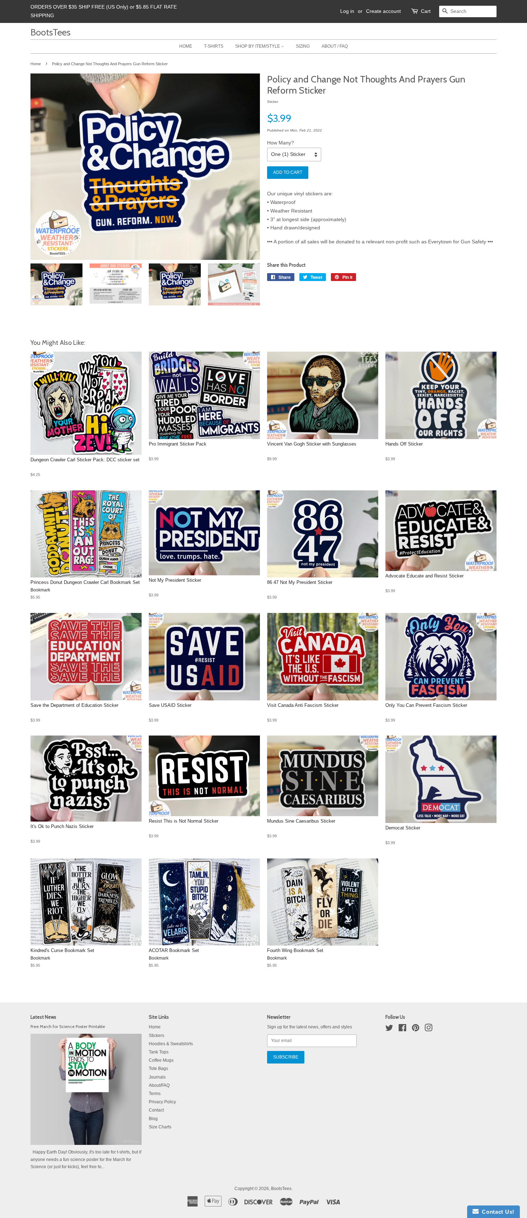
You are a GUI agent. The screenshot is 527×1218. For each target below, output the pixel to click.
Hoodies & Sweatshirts (171, 1043)
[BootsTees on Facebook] (402, 1029)
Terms (155, 1093)
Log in (347, 11)
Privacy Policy (162, 1101)
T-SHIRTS (213, 46)
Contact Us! (496, 1212)
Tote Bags (158, 1068)
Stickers (156, 1035)
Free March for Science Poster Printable (67, 1026)
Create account (383, 11)
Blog (153, 1118)
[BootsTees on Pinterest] (415, 1029)
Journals (157, 1077)
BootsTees (50, 32)
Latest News (43, 1017)
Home (35, 64)
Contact (156, 1110)
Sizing (303, 46)
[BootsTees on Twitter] (389, 1029)
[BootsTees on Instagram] (428, 1029)
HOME (185, 46)
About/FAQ (159, 1085)
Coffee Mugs (161, 1060)
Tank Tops (158, 1052)
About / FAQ (335, 46)
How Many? (280, 143)
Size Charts (160, 1126)
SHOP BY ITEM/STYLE (258, 46)
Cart (426, 11)
